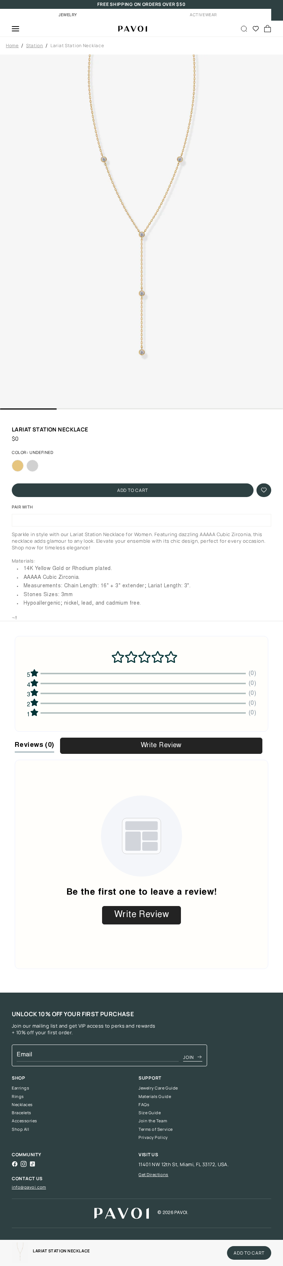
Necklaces (22, 1104)
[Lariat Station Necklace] (129, 29)
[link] (20, 1252)
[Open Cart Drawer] (267, 28)
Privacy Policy (153, 1137)
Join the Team (153, 1120)
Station (34, 46)
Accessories (24, 1120)
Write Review (161, 745)
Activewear (203, 14)
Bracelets (21, 1112)
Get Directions (153, 1174)
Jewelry (68, 14)
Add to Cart (132, 490)
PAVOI (180, 1213)
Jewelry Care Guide (158, 1088)
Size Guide (150, 1112)
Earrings (20, 1088)
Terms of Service (156, 1129)
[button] (141, 231)
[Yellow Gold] (18, 466)
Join (188, 1057)
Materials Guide (155, 1096)
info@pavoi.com (29, 1187)
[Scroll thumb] (28, 408)
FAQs (144, 1104)
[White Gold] (32, 466)
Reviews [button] (34, 745)
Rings (18, 1096)
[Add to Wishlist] (263, 490)
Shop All (20, 1129)
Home (12, 46)
